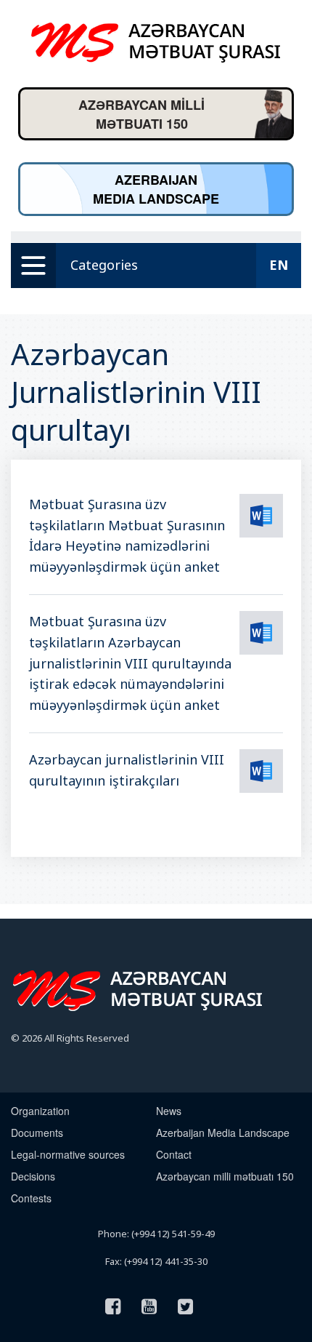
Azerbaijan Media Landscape (223, 1132)
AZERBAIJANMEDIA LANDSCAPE (156, 189)
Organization (40, 1110)
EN (278, 264)
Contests (31, 1198)
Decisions (33, 1176)
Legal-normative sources (68, 1154)
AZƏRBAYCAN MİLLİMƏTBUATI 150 (141, 114)
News (168, 1110)
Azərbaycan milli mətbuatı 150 (225, 1176)
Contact (174, 1154)
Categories (104, 264)
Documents (37, 1132)
